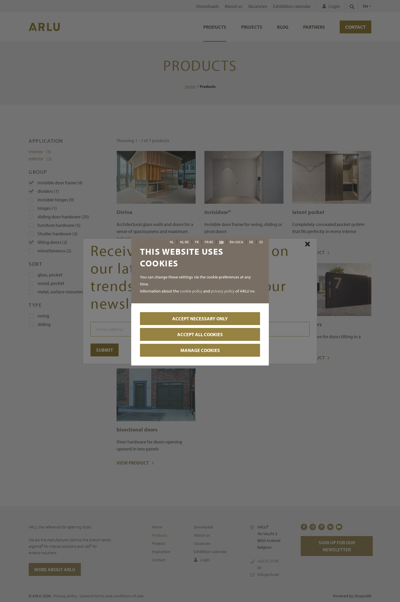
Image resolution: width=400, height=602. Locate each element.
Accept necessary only (200, 319)
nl (172, 242)
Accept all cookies (200, 334)
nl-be (184, 242)
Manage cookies (200, 350)
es (261, 242)
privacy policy (223, 291)
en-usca (236, 242)
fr (197, 242)
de (251, 242)
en (221, 242)
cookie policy (191, 291)
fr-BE (209, 242)
